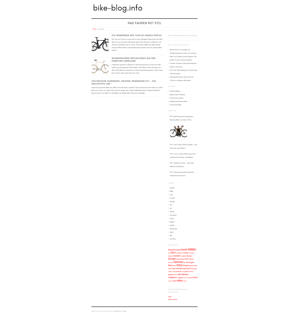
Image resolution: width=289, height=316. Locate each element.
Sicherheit (173, 229)
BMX (171, 191)
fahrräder (170, 262)
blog (169, 253)
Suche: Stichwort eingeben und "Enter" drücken (182, 35)
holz (173, 268)
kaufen (172, 225)
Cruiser (172, 198)
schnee (170, 281)
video (179, 280)
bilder (192, 249)
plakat (186, 271)
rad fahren (183, 274)
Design (172, 201)
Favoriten (173, 215)
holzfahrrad (180, 268)
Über (170, 297)
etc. (171, 208)
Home (94, 29)
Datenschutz (172, 299)
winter (184, 281)
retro (195, 277)
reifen (185, 277)
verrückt (173, 239)
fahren (172, 212)
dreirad (191, 259)
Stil (171, 235)
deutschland (180, 259)
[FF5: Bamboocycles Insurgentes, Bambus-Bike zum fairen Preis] (178, 131)
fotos (180, 265)
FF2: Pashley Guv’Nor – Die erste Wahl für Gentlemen (182, 164)
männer (170, 271)
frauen (186, 265)
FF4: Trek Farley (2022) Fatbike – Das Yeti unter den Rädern (183, 146)
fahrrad (178, 262)
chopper (186, 253)
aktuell (172, 188)
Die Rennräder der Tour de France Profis (137, 35)
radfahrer (172, 277)
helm (169, 268)
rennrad (190, 277)
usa (174, 281)
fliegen (172, 222)
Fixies (172, 218)
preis (175, 274)
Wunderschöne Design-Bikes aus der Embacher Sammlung (133, 59)
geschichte (193, 265)
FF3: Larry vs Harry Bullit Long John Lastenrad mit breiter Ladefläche (183, 155)
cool (171, 195)
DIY (171, 205)
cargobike (179, 253)
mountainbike (177, 271)
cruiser (176, 255)
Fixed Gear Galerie (176, 98)
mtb (183, 271)
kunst (188, 268)
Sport (172, 232)
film (184, 262)
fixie (170, 265)
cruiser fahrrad (186, 256)
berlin (184, 249)
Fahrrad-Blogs (175, 91)
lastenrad (194, 268)
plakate (191, 271)
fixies (174, 265)
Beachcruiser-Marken (177, 94)
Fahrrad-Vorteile (175, 105)
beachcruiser (174, 249)
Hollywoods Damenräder (178, 101)
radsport (180, 277)
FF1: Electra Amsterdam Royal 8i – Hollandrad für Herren (182, 173)
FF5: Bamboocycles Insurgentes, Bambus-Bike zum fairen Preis (181, 118)
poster (171, 274)
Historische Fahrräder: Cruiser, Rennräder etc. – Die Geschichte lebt (123, 82)
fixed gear (190, 262)
